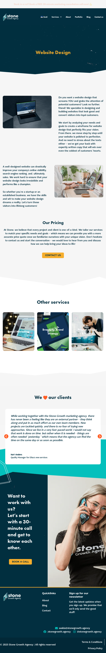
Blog (88, 17)
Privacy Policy (95, 648)
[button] (6, 436)
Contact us (99, 17)
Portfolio (78, 17)
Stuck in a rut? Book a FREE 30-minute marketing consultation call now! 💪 (53, 4)
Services (55, 17)
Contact (46, 610)
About (68, 17)
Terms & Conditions (92, 642)
